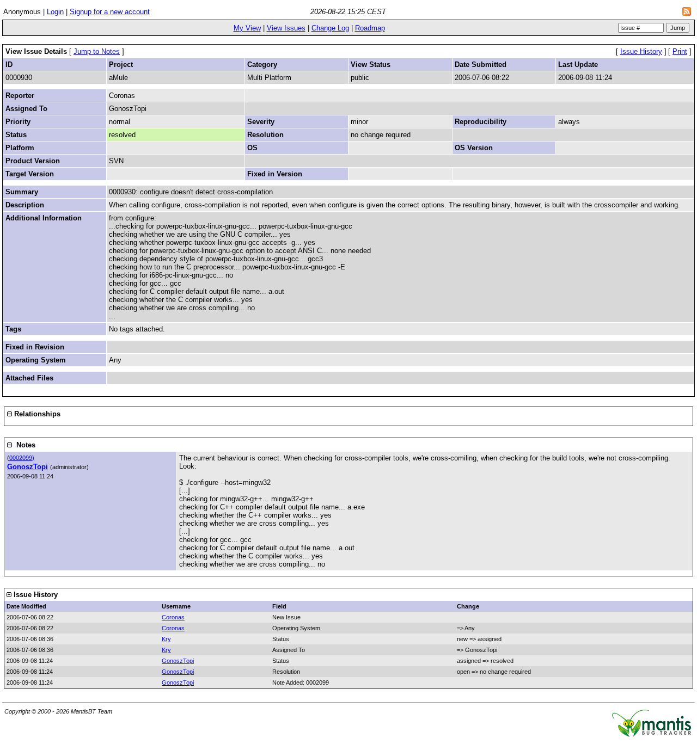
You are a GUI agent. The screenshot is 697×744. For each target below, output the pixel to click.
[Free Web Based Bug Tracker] (651, 734)
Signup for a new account (110, 12)
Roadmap (370, 28)
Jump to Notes (97, 51)
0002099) (21, 457)
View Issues (286, 28)
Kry (166, 639)
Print (679, 51)
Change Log (330, 28)
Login (55, 12)
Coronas (173, 617)
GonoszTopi (27, 467)
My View (247, 28)
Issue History (641, 51)
